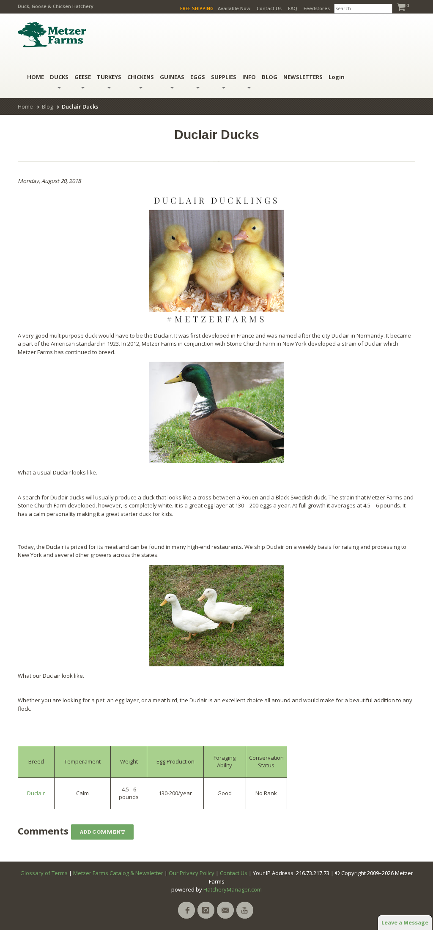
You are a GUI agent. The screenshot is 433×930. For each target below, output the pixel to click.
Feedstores (317, 8)
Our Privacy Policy (191, 873)
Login (337, 77)
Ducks (59, 77)
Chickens (140, 77)
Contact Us (269, 8)
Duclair (36, 793)
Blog (47, 106)
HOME (35, 77)
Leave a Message (404, 922)
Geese (82, 77)
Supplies (223, 77)
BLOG (269, 77)
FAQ (292, 8)
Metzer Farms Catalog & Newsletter (118, 873)
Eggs (197, 77)
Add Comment (102, 832)
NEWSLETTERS (303, 77)
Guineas (172, 77)
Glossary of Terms (44, 873)
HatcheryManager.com (232, 889)
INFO (249, 77)
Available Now (234, 8)
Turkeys (109, 77)
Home (25, 106)
